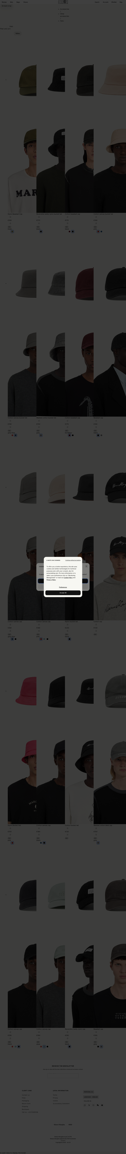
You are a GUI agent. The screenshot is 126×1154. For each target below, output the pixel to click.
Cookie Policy (68, 577)
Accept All (63, 593)
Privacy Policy (51, 580)
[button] (73, 560)
